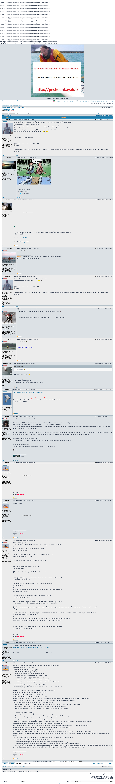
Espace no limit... (22, 107)
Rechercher (110, 101)
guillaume (12, 110)
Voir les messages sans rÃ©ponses (7, 105)
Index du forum (6, 107)
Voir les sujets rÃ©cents (18, 105)
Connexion (6, 101)
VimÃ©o (25, 238)
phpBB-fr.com (60, 783)
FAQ (103, 101)
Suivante (111, 113)
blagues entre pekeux (8, 109)
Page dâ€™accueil (83, 101)
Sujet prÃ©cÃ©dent (100, 115)
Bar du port (14, 107)
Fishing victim (24, 242)
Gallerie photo (96, 101)
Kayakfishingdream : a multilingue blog (65, 101)
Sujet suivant (109, 115)
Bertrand (8, 110)
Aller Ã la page (97, 113)
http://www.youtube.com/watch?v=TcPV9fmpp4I (28, 392)
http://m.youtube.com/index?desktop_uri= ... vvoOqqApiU (31, 647)
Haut (3, 155)
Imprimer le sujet (6, 115)
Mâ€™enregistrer (15, 101)
